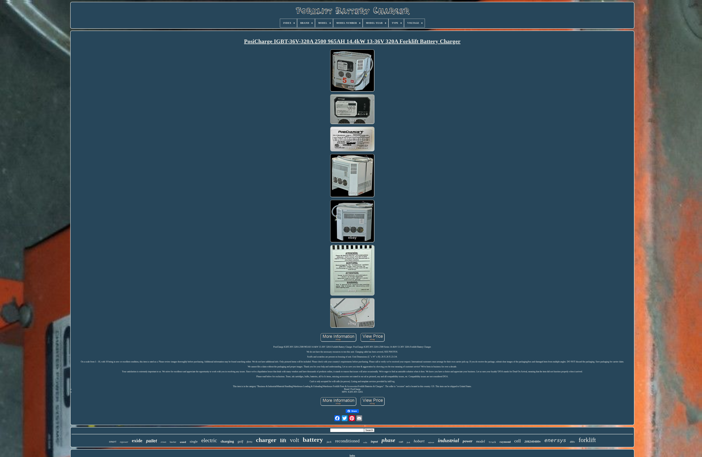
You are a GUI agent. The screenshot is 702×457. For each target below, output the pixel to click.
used (183, 442)
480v (572, 442)
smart (112, 441)
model (480, 441)
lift (283, 440)
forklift (587, 440)
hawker (173, 442)
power (467, 441)
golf (240, 441)
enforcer (431, 442)
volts (365, 442)
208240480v (532, 441)
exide (137, 440)
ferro (249, 441)
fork (408, 442)
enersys (555, 440)
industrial (448, 440)
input (374, 441)
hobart (419, 441)
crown (163, 442)
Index (352, 455)
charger (266, 440)
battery (313, 439)
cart (401, 441)
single (194, 441)
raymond (505, 441)
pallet (151, 441)
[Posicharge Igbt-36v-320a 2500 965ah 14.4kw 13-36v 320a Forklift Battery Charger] (352, 70)
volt (294, 440)
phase (388, 440)
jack (329, 441)
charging (227, 441)
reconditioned (347, 441)
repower (124, 442)
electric (209, 440)
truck (492, 442)
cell (517, 440)
